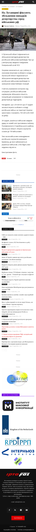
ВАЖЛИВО (4, 254)
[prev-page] (3, 350)
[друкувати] (33, 166)
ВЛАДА (3, 291)
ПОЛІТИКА (4, 239)
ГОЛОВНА (4, 6)
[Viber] (21, 166)
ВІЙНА (3, 246)
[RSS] (15, 510)
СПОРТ (3, 306)
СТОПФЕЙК (4, 261)
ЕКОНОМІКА (5, 269)
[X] (17, 166)
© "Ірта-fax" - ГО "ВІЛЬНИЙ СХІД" (18, 526)
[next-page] (6, 350)
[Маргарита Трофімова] (3, 26)
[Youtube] (26, 510)
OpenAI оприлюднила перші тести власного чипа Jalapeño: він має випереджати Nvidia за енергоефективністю (17, 312)
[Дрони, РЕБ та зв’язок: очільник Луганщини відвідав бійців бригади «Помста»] (7, 206)
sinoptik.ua (21, 224)
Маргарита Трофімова (9, 26)
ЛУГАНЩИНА (19, 6)
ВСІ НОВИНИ (11, 6)
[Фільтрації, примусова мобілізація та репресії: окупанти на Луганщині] (7, 197)
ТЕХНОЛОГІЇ (4, 316)
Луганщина (9, 158)
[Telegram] (13, 166)
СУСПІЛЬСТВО (5, 299)
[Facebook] (9, 166)
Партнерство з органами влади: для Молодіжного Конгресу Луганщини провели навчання (22, 187)
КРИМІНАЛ (4, 199)
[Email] (29, 166)
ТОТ (15, 158)
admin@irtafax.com (20, 502)
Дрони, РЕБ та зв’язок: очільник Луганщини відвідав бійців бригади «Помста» (22, 205)
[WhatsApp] (25, 166)
